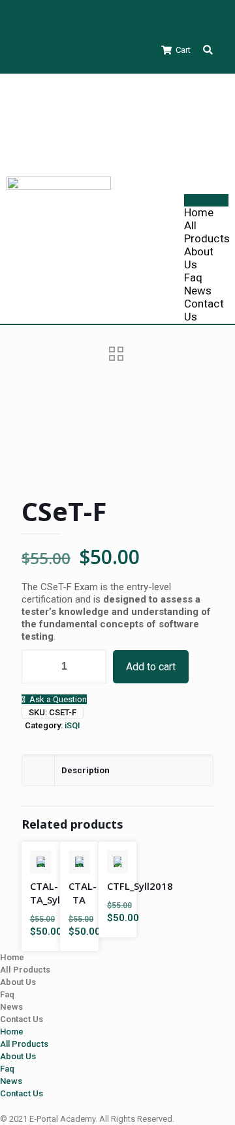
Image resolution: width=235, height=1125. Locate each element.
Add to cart (151, 667)
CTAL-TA (83, 892)
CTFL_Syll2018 (140, 885)
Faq (193, 277)
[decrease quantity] (36, 666)
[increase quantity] (91, 666)
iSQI (72, 725)
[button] (208, 50)
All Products (207, 232)
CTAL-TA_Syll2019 (58, 892)
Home (198, 212)
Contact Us (21, 1019)
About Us (18, 982)
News (198, 290)
